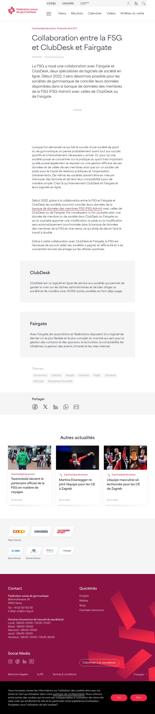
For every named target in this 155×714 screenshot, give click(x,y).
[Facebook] (17, 661)
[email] (76, 406)
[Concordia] (68, 3)
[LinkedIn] (24, 661)
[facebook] (35, 406)
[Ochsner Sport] (85, 3)
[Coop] (51, 3)
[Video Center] (31, 661)
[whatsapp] (66, 406)
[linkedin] (56, 406)
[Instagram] (10, 661)
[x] (45, 406)
